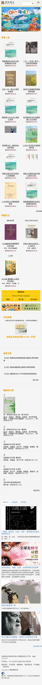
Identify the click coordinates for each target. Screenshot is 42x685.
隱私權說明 (28, 664)
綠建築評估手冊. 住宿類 (12, 469)
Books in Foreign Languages (21, 296)
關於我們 (4, 664)
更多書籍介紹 (37, 646)
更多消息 (36, 380)
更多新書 (39, 211)
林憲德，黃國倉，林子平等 (13, 460)
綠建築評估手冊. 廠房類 (12, 458)
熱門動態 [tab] (23, 502)
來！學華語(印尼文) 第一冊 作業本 (16, 415)
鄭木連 (5, 485)
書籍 (8, 299)
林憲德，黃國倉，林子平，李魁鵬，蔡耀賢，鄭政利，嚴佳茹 (20, 447)
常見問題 (12, 664)
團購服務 (21, 292)
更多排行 (36, 490)
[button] (4, 20)
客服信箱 (6, 666)
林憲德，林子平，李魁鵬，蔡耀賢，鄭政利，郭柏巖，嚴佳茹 (20, 472)
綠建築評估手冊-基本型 (12, 444)
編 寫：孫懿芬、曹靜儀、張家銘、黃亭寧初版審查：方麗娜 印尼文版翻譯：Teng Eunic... (20, 418)
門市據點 (37, 664)
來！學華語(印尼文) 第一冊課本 (15, 429)
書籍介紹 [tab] (5, 502)
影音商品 (34, 299)
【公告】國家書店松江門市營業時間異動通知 (20, 374)
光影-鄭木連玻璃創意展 (12, 482)
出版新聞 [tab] (14, 502)
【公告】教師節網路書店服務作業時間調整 (19, 367)
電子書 (20, 299)
